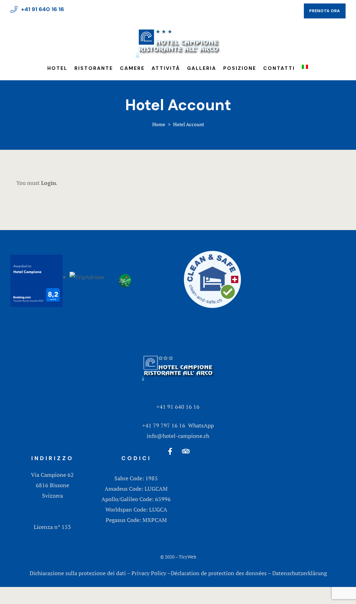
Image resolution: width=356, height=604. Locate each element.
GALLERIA (201, 68)
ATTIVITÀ (166, 68)
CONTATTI (279, 68)
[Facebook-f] (170, 451)
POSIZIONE (239, 68)
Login (48, 183)
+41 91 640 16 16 (178, 406)
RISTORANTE (93, 68)
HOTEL (57, 68)
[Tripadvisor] (186, 451)
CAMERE (132, 68)
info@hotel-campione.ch (178, 436)
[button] (325, 10)
